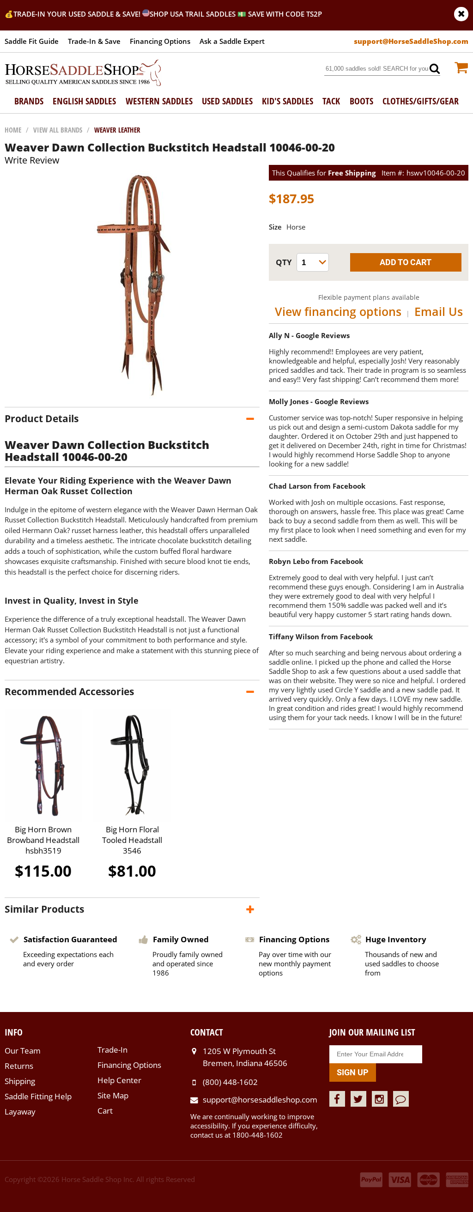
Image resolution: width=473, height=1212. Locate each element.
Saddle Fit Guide (32, 41)
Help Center (119, 1080)
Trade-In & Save (94, 41)
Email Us (438, 311)
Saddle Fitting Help (38, 1096)
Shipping (20, 1081)
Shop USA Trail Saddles (193, 13)
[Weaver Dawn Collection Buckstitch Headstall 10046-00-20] (132, 397)
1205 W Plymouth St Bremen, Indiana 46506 (245, 1057)
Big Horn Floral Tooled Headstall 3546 (132, 840)
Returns (19, 1065)
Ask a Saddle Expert (232, 41)
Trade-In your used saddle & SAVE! (77, 13)
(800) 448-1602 (230, 1082)
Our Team (23, 1050)
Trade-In (112, 1049)
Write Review (32, 160)
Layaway (20, 1111)
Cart (105, 1110)
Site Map (112, 1095)
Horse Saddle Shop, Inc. (83, 73)
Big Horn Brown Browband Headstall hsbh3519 (43, 840)
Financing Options (160, 41)
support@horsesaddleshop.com (260, 1099)
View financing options (338, 311)
